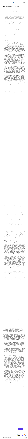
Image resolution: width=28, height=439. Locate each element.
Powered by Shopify (9, 437)
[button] (1, 2)
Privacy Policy (18, 29)
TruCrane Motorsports (5, 437)
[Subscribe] (13, 429)
